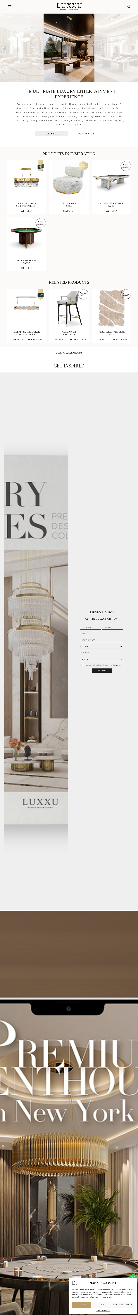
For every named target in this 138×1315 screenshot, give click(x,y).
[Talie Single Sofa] (69, 180)
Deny (101, 1305)
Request (102, 671)
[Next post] (133, 48)
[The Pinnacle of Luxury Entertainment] (116, 48)
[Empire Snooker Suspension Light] (26, 180)
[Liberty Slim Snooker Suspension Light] (26, 308)
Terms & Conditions (103, 1311)
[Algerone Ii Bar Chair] (69, 308)
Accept (81, 1305)
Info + (17, 339)
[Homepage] (70, 6)
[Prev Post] (5, 48)
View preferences (122, 1305)
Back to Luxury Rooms (69, 352)
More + (26, 211)
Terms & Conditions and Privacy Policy (105, 665)
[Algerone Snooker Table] (111, 180)
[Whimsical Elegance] (22, 48)
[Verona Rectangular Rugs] (111, 308)
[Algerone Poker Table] (26, 237)
